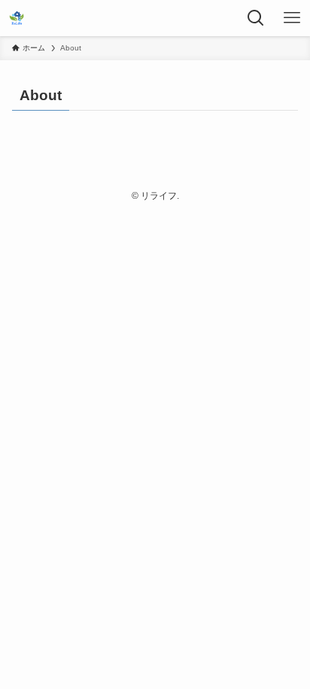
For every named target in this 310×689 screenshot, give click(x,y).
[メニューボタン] (292, 18)
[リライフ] (16, 18)
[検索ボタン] (256, 18)
